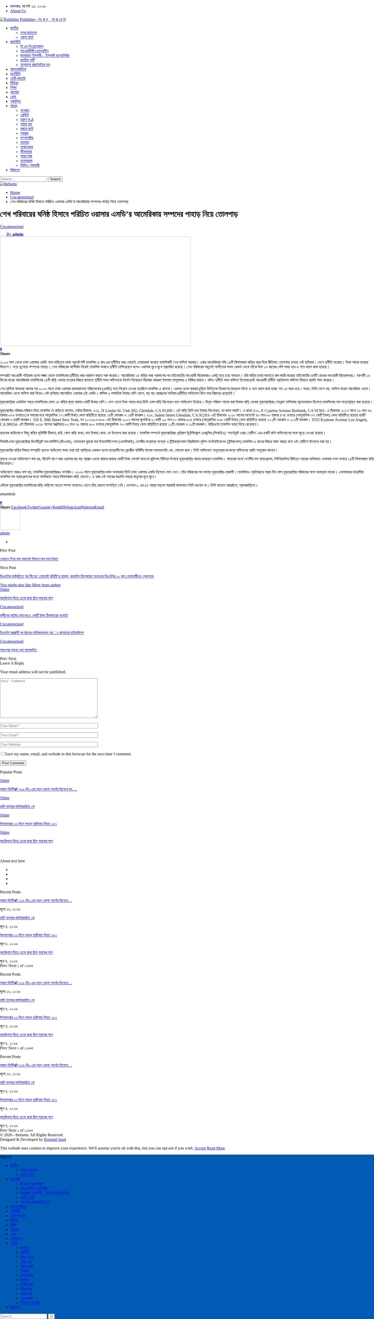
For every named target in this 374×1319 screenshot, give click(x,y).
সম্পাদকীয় (26, 138)
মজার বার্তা (26, 129)
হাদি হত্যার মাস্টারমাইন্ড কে (17, 918)
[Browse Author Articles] (10, 528)
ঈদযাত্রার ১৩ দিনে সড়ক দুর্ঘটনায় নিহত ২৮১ (28, 935)
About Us (18, 11)
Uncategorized (11, 226)
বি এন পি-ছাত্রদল (31, 46)
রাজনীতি (15, 42)
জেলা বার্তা (26, 37)
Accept (200, 1148)
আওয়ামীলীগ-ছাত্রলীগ (34, 51)
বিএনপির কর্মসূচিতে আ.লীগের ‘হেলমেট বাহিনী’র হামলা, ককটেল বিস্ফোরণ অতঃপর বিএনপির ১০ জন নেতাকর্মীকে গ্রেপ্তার (76, 576)
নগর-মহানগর (28, 32)
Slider (4, 589)
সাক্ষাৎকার (26, 147)
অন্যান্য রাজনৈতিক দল (35, 65)
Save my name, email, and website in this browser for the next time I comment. (68, 754)
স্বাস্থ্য (24, 133)
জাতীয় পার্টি (27, 60)
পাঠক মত (26, 124)
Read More (216, 1148)
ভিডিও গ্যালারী (29, 165)
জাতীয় (14, 28)
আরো (13, 106)
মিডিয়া (14, 83)
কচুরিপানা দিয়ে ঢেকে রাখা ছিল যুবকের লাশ (26, 952)
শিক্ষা (13, 87)
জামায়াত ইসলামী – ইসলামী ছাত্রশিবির (44, 55)
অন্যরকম (26, 161)
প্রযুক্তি (15, 101)
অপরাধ (24, 110)
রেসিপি (24, 115)
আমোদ (14, 92)
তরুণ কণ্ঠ (26, 119)
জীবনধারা (26, 151)
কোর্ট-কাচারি (17, 78)
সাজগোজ (26, 156)
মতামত (24, 142)
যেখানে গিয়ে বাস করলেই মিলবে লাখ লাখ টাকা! (29, 559)
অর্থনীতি (15, 74)
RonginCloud (55, 1139)
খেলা (13, 97)
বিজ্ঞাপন (15, 170)
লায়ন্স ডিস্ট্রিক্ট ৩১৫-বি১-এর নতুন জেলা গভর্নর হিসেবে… (36, 900)
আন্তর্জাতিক (18, 69)
